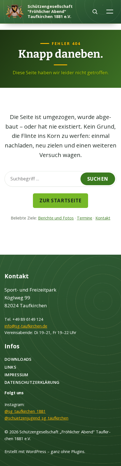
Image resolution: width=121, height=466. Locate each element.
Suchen (97, 179)
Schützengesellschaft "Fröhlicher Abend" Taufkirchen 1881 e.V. (50, 11)
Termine (84, 218)
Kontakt (102, 218)
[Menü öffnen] (109, 11)
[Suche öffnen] (94, 11)
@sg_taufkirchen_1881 (25, 411)
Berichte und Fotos (56, 218)
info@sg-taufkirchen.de (26, 326)
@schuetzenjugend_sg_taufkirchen (36, 418)
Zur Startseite (60, 200)
